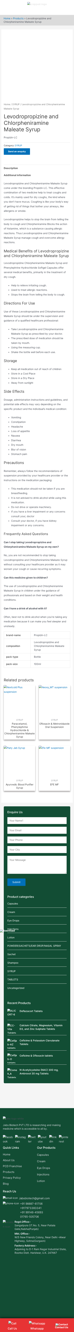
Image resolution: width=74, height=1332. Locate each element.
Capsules (12, 903)
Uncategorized (15, 988)
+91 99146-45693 (31, 1212)
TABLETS (12, 979)
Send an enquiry (17, 151)
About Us (9, 1160)
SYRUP (16, 104)
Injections (12, 929)
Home (7, 18)
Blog (6, 1183)
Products (18, 18)
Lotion (11, 937)
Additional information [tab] (17, 175)
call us (12, 1328)
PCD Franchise (12, 1166)
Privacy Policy (12, 1177)
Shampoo (12, 962)
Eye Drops (13, 920)
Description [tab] (11, 168)
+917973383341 (30, 1208)
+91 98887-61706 (31, 1203)
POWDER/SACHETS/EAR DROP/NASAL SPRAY (34, 945)
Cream (11, 912)
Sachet (11, 954)
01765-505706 (29, 1216)
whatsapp (37, 1328)
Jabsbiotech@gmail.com (34, 1198)
